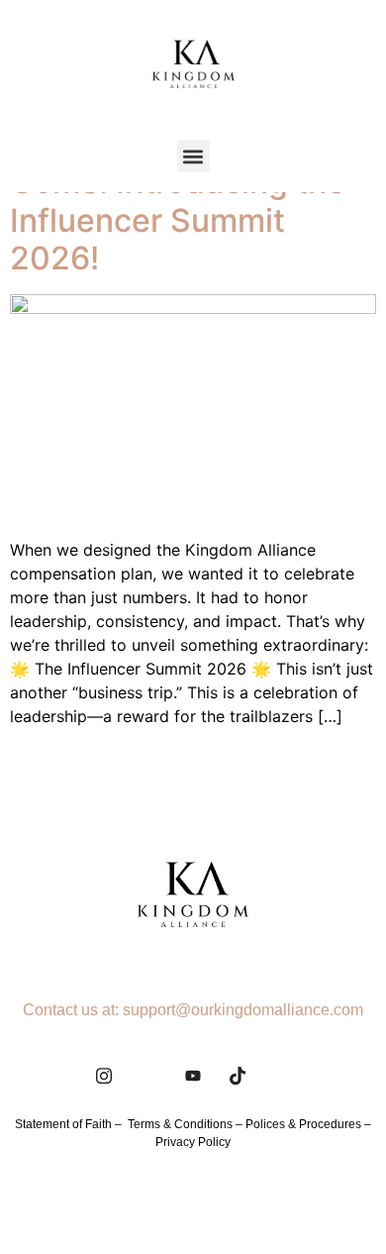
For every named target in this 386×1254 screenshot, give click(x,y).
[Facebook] (148, 1076)
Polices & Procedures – (308, 1124)
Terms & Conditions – (186, 1124)
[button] (193, 156)
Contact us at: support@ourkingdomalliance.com (193, 1009)
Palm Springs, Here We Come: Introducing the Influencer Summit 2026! (180, 201)
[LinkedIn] (282, 1076)
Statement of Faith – (71, 1124)
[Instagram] (104, 1076)
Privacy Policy (193, 1142)
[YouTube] (193, 1076)
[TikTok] (237, 1076)
